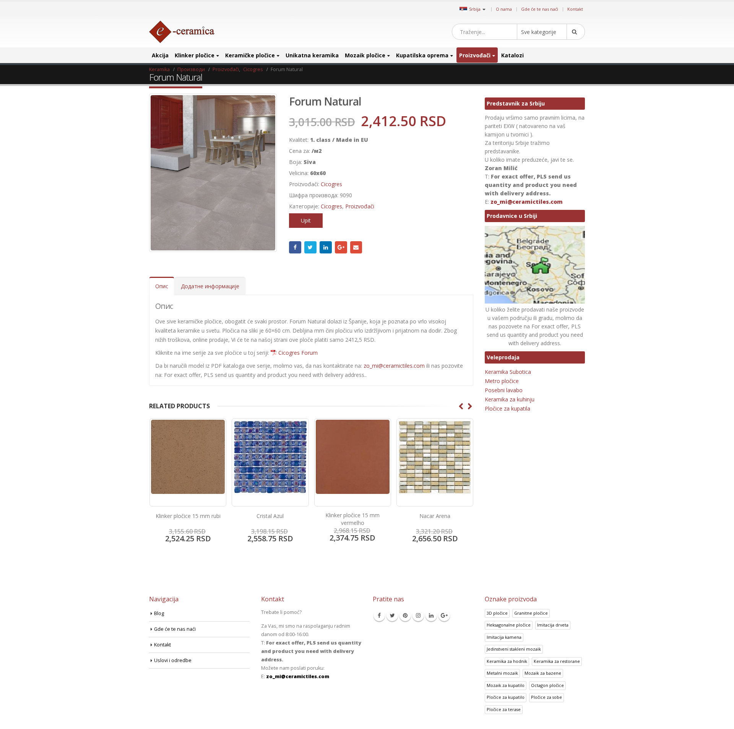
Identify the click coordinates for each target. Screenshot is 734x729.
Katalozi (512, 55)
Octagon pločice (547, 685)
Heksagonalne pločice (509, 625)
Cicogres (331, 184)
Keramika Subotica (508, 371)
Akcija (160, 55)
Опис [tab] (161, 286)
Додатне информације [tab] (210, 286)
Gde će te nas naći (539, 9)
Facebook (295, 247)
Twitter (310, 247)
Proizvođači (474, 55)
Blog (159, 613)
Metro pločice (502, 381)
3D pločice (497, 613)
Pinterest (405, 615)
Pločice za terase (504, 709)
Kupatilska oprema (422, 55)
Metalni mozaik (502, 673)
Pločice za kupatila (507, 408)
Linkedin (431, 615)
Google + (341, 247)
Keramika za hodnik (507, 661)
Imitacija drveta (552, 625)
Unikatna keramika (312, 55)
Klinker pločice (194, 55)
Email (356, 247)
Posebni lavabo (504, 390)
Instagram (418, 615)
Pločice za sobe (546, 697)
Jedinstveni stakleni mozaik (514, 649)
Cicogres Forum (298, 352)
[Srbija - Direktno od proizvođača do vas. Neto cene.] (181, 32)
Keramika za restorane (557, 661)
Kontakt (575, 9)
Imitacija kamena (504, 637)
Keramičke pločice (250, 55)
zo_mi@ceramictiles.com (394, 365)
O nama (504, 9)
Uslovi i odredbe (173, 660)
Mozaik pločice (365, 55)
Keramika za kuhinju (509, 399)
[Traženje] (576, 31)
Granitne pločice (531, 613)
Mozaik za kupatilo (506, 685)
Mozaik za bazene (543, 673)
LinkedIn (326, 247)
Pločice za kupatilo (506, 697)
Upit (306, 220)
